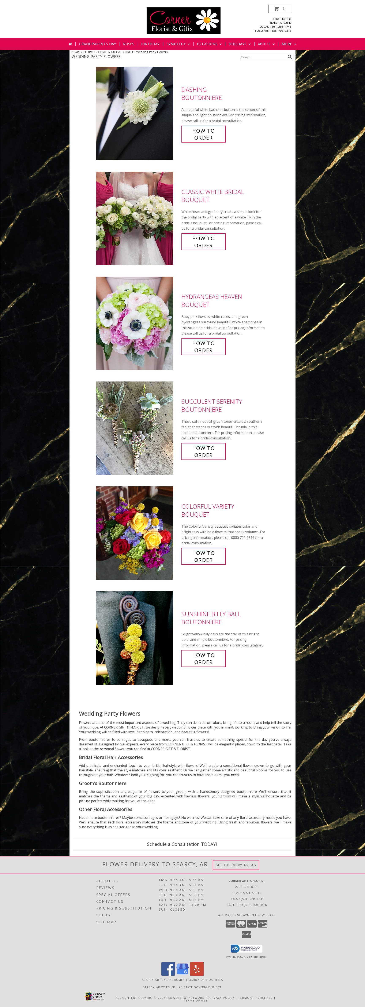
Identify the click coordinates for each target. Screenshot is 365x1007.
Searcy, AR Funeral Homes (163, 980)
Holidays (238, 44)
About (264, 44)
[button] (279, 9)
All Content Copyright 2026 (141, 998)
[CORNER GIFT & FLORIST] (184, 20)
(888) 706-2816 (280, 31)
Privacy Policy (221, 998)
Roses (128, 44)
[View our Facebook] (168, 975)
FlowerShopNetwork (185, 998)
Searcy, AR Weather (159, 987)
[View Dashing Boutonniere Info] (137, 114)
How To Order (203, 134)
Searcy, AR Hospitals (205, 980)
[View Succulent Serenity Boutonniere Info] (137, 428)
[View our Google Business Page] (182, 975)
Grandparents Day (97, 44)
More (287, 44)
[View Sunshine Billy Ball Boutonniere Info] (137, 638)
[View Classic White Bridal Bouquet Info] (137, 219)
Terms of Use (195, 1000)
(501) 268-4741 (280, 27)
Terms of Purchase (255, 998)
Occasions (207, 44)
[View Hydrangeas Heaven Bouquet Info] (137, 323)
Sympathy (176, 44)
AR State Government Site (200, 987)
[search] (289, 57)
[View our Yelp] (197, 975)
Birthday (150, 44)
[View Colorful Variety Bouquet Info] (137, 533)
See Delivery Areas (236, 865)
